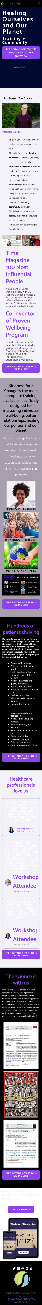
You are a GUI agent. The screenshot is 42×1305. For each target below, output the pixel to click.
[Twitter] (14, 1268)
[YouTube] (22, 1268)
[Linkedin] (27, 1268)
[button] (39, 3)
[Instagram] (18, 1268)
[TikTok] (31, 1268)
